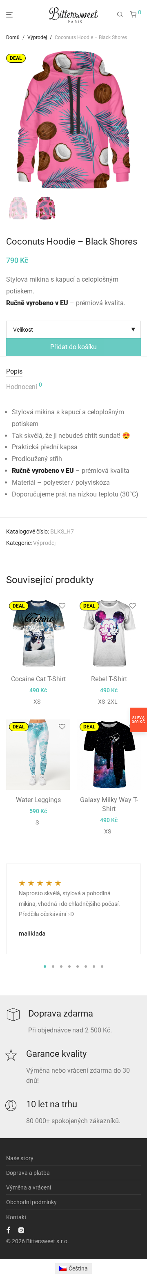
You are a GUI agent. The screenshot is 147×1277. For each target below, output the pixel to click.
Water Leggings (38, 800)
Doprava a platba (28, 1173)
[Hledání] (120, 14)
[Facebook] (8, 1230)
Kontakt (16, 1217)
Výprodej (37, 37)
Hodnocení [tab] (24, 386)
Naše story (19, 1158)
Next (139, 120)
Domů (13, 37)
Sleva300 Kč (138, 720)
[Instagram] (21, 1230)
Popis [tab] (14, 371)
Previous (7, 120)
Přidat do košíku (73, 347)
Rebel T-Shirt (109, 679)
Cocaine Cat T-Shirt (38, 679)
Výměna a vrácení (28, 1187)
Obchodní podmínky (31, 1202)
